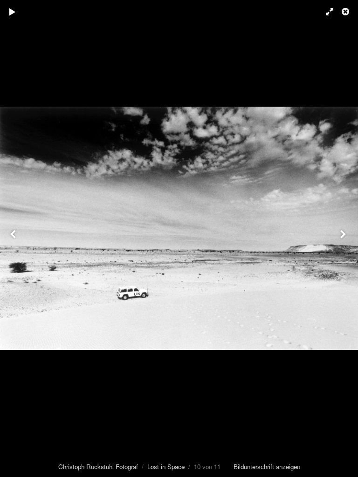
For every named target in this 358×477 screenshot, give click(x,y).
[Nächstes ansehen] (344, 238)
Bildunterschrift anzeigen (267, 466)
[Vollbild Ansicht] (325, 11)
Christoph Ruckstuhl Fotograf (98, 466)
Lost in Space (166, 466)
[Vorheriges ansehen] (14, 238)
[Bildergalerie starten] (12, 11)
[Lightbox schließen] (346, 11)
